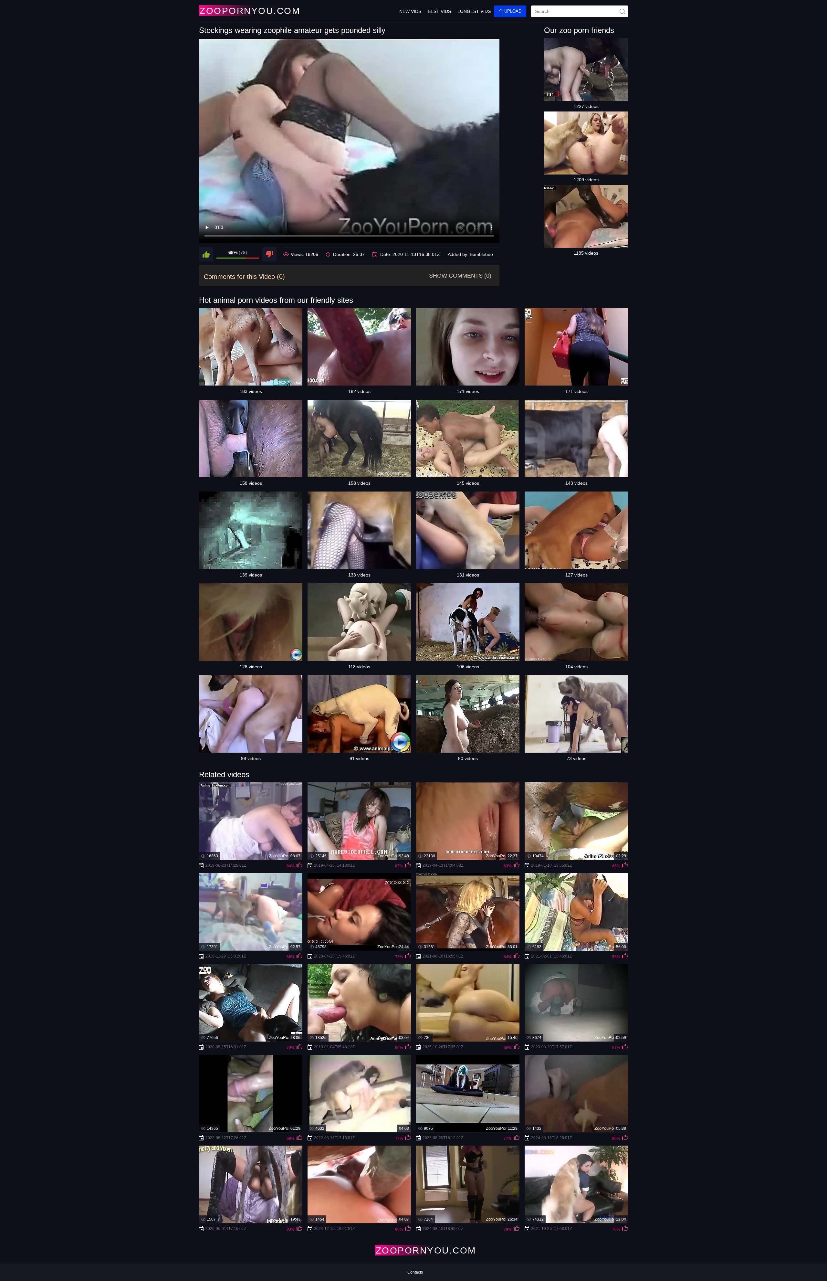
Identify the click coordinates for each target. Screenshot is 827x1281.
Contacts (415, 1272)
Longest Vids (474, 11)
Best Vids (439, 11)
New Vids (410, 11)
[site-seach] (622, 11)
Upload (512, 11)
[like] (206, 254)
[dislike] (269, 254)
